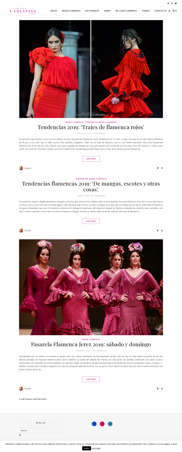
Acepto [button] (86, 448)
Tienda (146, 10)
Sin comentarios (98, 195)
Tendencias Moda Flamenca (100, 122)
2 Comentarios (98, 133)
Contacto (161, 10)
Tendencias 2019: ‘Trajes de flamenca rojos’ (91, 126)
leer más (91, 159)
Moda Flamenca (74, 122)
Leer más (96, 448)
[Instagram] (102, 424)
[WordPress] (110, 424)
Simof (107, 10)
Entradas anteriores (34, 399)
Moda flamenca (71, 10)
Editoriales (92, 10)
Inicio (53, 10)
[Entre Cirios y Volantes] (22, 10)
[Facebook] (94, 424)
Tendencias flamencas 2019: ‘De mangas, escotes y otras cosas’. (91, 186)
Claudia (27, 168)
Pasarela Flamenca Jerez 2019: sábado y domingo (91, 344)
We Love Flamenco (126, 10)
